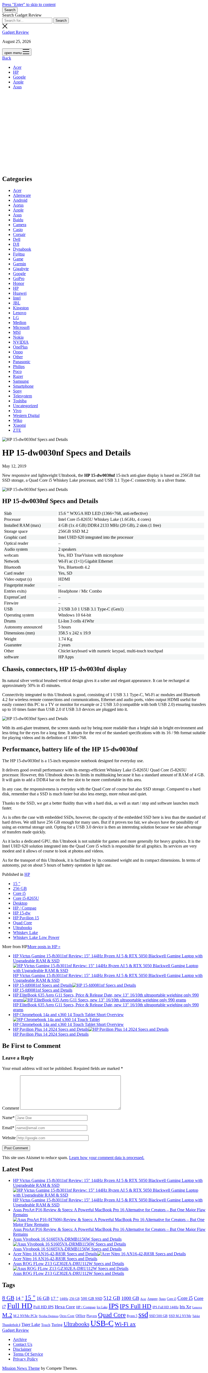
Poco (17, 371)
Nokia (18, 337)
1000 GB (130, 1298)
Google (19, 77)
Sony (17, 391)
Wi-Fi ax (125, 1324)
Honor (18, 283)
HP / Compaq (24, 908)
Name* (8, 1117)
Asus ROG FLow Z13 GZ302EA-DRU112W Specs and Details (68, 1263)
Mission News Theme (21, 1368)
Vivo (17, 410)
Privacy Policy (25, 1359)
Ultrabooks (22, 927)
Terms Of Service (28, 1354)
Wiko (17, 420)
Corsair (19, 234)
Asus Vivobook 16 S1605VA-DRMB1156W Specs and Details (67, 1239)
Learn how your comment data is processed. (106, 1157)
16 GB (43, 1298)
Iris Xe (185, 1306)
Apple (18, 82)
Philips (19, 366)
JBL (16, 303)
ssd (143, 1314)
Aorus (18, 205)
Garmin (19, 263)
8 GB (8, 1298)
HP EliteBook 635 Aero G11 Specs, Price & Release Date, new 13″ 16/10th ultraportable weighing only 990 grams (106, 997)
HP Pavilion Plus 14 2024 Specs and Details (51, 1029)
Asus (17, 87)
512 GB (111, 1298)
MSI (17, 332)
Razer (18, 376)
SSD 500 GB (158, 1316)
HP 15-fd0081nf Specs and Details (42, 985)
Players (91, 1316)
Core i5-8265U (26, 898)
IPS (114, 1306)
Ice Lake (102, 1307)
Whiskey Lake (25, 932)
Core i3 (171, 1299)
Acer (17, 67)
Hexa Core (65, 1306)
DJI (16, 244)
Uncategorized (25, 405)
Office (80, 1316)
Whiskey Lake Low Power (36, 937)
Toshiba (20, 400)
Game (18, 259)
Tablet (196, 1316)
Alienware (22, 195)
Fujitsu (19, 254)
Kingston (21, 308)
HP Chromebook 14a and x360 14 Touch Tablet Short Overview (68, 1014)
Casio (18, 229)
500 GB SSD (91, 1298)
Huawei (20, 293)
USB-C (101, 1323)
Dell (16, 239)
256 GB (20, 888)
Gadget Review (15, 32)
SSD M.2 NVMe (180, 1316)
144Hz (64, 1299)
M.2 (7, 1315)
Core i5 (19, 893)
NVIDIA (21, 342)
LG (16, 317)
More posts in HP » (43, 946)
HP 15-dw (22, 913)
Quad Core (22, 922)
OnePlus (20, 347)
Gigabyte (21, 268)
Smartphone (23, 386)
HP (16, 72)
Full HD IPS (43, 1307)
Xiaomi (19, 425)
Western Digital (26, 415)
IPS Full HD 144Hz (165, 1307)
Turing (57, 1324)
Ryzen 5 (132, 1316)
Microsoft (21, 327)
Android (20, 200)
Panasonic (21, 361)
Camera (19, 224)
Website (9, 1137)
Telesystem (22, 396)
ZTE (17, 430)
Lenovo (19, 312)
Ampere (152, 1299)
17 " (54, 1298)
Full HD (19, 1306)
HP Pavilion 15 (26, 918)
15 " (16, 883)
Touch (45, 1325)
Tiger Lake (30, 1324)
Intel (17, 298)
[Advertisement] (104, 132)
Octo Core (67, 1316)
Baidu (18, 219)
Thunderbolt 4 (11, 1325)
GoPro (18, 278)
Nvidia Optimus (48, 1316)
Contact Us (22, 1344)
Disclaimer (22, 1349)
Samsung (21, 381)
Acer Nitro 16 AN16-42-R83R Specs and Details (55, 1253)
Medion (19, 322)
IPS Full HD (135, 1306)
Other (18, 356)
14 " (19, 1298)
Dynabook (22, 249)
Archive (20, 1339)
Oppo (18, 352)
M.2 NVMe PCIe (25, 1316)
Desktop (20, 903)
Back (6, 58)
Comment (10, 1108)
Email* (8, 1127)
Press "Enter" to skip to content (29, 4)
